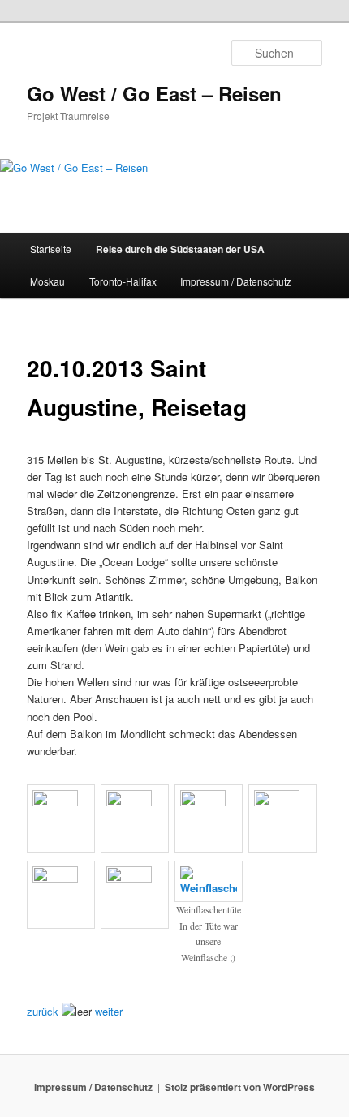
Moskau (47, 281)
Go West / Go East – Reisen (154, 93)
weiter (109, 1011)
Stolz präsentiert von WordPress (240, 1087)
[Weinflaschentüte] (208, 888)
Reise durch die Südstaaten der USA (180, 249)
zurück (42, 1011)
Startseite (50, 249)
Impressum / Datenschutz (235, 281)
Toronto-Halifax (123, 281)
